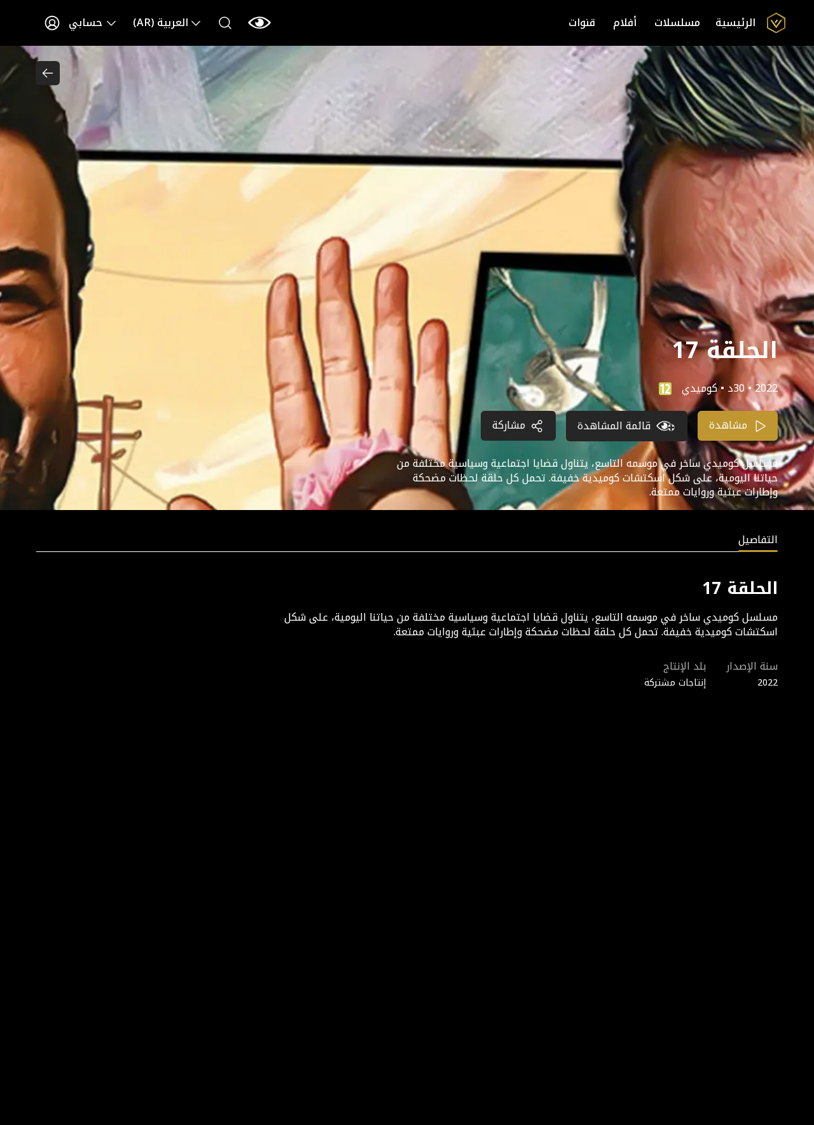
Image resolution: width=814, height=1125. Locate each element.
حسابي (85, 22)
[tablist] (407, 542)
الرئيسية (735, 22)
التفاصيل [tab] (758, 541)
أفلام (625, 22)
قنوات (582, 22)
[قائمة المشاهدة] (259, 23)
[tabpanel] (407, 633)
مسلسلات (677, 22)
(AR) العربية (160, 22)
